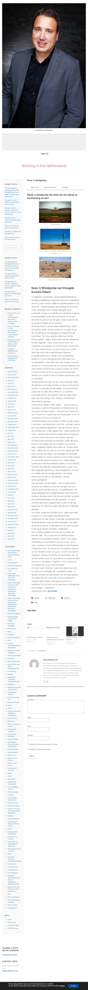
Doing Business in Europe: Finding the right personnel (12, 220)
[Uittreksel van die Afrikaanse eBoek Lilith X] (55, 631)
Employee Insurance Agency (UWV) (14, 688)
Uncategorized (41, 650)
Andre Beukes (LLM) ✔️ (9, 955)
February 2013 (12, 510)
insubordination (13, 739)
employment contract (12, 693)
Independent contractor (12, 735)
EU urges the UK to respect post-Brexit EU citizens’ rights (12, 202)
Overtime (11, 795)
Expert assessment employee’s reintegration (14, 713)
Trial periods (12, 864)
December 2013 (13, 480)
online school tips (13, 326)
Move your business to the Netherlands (12, 238)
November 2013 (13, 483)
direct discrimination (14, 655)
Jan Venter (52, 591)
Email (29, 726)
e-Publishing (12, 671)
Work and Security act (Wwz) (14, 901)
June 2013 (11, 498)
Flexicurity (11, 721)
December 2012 (13, 516)
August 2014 (12, 460)
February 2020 (12, 372)
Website (30, 735)
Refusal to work (13, 803)
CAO (9, 640)
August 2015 (12, 430)
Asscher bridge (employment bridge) (13, 619)
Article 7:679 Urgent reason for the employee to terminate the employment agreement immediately (14, 604)
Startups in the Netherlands (12, 833)
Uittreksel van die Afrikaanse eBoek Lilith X (55, 638)
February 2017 (12, 389)
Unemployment (13, 873)
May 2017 (11, 380)
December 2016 (13, 392)
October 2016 (12, 398)
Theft (9, 854)
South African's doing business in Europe (13, 824)
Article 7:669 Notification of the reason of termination (13, 577)
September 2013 (13, 489)
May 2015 (11, 439)
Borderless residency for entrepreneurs (13, 233)
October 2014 (12, 454)
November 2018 (13, 377)
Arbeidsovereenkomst (15, 566)
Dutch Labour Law (13, 661)
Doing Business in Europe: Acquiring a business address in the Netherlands (13, 211)
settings (62, 986)
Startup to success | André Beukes (14, 341)
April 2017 (11, 383)
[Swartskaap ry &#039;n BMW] (36, 631)
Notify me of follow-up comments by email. (43, 744)
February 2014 (12, 474)
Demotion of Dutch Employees (14, 651)
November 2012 (13, 518)
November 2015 (13, 422)
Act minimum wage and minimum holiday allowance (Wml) (14, 554)
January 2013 (12, 513)
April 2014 (11, 469)
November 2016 (13, 395)
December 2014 (13, 448)
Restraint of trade (13, 806)
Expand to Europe (13, 702)
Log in (10, 919)
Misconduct (11, 779)
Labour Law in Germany (12, 769)
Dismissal (11, 658)
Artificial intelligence (14, 614)
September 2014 (13, 457)
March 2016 (11, 410)
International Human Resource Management (13, 744)
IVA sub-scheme (13, 749)
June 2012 (11, 533)
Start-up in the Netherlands (12, 345)
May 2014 (11, 466)
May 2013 (11, 501)
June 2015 (11, 436)
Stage (10, 829)
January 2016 (12, 416)
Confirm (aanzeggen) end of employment (14, 645)
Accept (73, 986)
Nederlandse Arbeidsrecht (12, 783)
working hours (12, 908)
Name (29, 717)
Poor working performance (12, 799)
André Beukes (12, 356)
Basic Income (12, 629)
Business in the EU (14, 637)
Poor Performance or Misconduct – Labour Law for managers (13, 319)
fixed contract (12, 718)
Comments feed (13, 925)
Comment (30, 699)
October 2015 (12, 424)
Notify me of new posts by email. (40, 749)
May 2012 (11, 536)
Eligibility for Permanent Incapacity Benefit (13, 679)
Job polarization (13, 752)
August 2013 (12, 492)
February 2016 (12, 413)
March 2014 (11, 471)
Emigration (11, 684)
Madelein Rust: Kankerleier (12, 352)
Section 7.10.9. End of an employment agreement (14, 811)
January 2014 (12, 477)
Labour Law (11, 755)
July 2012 (10, 530)
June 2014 (11, 463)
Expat (9, 705)
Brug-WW (11, 634)
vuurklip (10, 349)
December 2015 (13, 419)
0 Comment (65, 187)
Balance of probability (11, 625)
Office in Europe (13, 792)
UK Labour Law (12, 867)
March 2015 (11, 442)
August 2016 (12, 401)
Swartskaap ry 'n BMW (35, 637)
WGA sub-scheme (13, 897)
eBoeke (10, 674)
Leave (10, 773)
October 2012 (12, 521)
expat (10, 708)
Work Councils (12, 905)
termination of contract (12, 838)
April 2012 (11, 539)
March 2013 (11, 507)
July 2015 (10, 433)
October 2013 (12, 486)
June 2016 (11, 404)
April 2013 (11, 504)
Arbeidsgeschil (12, 563)
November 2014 (13, 451)
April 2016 (11, 407)
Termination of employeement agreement (13, 844)
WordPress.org (13, 928)
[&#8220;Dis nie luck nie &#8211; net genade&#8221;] (75, 631)
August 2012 (12, 527)
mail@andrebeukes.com (10, 971)
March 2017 (11, 386)
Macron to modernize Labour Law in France (12, 227)
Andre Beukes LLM (51, 187)
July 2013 (10, 495)
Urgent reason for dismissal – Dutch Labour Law (14, 889)
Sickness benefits (13, 819)
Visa (9, 894)
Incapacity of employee (12, 730)
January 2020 (12, 375)
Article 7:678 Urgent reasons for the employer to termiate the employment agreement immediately (14, 589)
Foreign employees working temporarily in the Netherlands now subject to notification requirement (12, 192)
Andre (10, 560)
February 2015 (12, 445)
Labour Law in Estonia (12, 759)
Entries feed (12, 922)
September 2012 (13, 524)
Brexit (10, 632)
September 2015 (13, 427)
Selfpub (10, 816)
